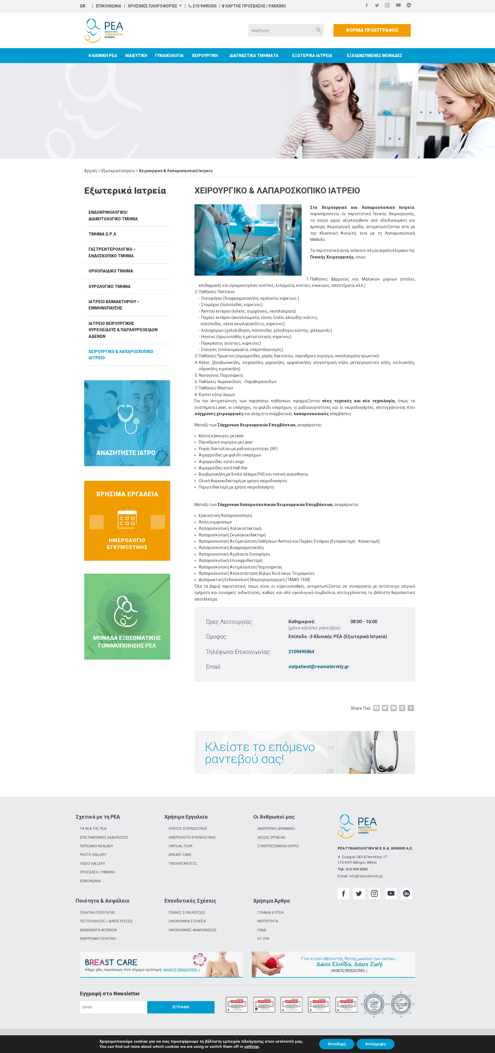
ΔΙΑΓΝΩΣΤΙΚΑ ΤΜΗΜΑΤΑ (253, 55)
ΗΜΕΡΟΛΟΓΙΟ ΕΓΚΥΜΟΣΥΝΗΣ (192, 838)
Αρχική (90, 170)
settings (251, 1046)
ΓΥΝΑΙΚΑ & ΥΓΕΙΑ (271, 913)
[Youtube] (398, 6)
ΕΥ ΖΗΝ (263, 939)
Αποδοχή (337, 1044)
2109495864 (301, 651)
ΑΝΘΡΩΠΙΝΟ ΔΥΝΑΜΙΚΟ (276, 829)
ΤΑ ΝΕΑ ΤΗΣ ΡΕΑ (93, 829)
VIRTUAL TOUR (180, 846)
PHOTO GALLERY (93, 855)
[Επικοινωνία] (305, 752)
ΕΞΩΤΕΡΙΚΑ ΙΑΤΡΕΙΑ (312, 55)
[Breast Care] (161, 965)
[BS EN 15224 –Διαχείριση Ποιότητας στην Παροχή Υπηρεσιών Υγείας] (264, 1005)
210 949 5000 (357, 869)
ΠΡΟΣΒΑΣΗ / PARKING (97, 872)
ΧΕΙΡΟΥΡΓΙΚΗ (205, 55)
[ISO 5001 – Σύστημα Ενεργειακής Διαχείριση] (346, 1005)
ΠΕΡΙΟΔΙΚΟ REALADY (96, 846)
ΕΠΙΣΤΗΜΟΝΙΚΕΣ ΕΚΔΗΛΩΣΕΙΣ (104, 838)
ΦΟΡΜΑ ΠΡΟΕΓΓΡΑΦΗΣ (372, 30)
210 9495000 (204, 6)
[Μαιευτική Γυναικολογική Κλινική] (103, 30)
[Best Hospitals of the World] (401, 1005)
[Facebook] (366, 6)
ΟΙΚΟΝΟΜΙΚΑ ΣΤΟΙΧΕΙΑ (187, 921)
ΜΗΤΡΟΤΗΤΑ (268, 921)
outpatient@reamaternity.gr (318, 666)
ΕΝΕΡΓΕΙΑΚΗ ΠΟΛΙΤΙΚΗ (98, 939)
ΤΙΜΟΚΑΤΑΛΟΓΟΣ (183, 864)
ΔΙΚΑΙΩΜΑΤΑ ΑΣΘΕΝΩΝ (98, 930)
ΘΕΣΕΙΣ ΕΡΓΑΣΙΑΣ (272, 838)
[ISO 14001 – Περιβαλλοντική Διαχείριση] (291, 1005)
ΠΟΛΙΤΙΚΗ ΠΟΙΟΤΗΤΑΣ (97, 913)
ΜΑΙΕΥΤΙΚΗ (136, 55)
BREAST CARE (180, 855)
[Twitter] (377, 6)
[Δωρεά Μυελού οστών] (333, 965)
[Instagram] (387, 6)
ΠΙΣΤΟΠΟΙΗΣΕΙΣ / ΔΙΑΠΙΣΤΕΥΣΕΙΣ (106, 921)
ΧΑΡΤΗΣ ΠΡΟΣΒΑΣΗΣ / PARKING (255, 6)
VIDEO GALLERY (92, 864)
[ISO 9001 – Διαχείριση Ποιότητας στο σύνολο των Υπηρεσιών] (237, 1005)
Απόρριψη (375, 1044)
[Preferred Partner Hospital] (374, 1005)
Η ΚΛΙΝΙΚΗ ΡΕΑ (103, 55)
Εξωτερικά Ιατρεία (118, 170)
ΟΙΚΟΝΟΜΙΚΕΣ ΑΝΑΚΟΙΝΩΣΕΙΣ (193, 930)
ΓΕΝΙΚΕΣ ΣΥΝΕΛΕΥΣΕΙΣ (187, 913)
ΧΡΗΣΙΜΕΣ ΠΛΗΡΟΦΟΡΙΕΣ (152, 6)
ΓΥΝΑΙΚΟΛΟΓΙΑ (169, 55)
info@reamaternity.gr (366, 876)
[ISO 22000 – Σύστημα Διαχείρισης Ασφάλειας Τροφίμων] (319, 1005)
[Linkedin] (408, 6)
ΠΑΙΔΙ (262, 930)
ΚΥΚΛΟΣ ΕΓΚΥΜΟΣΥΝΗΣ (188, 829)
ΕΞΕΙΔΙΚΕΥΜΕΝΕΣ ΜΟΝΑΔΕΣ (374, 55)
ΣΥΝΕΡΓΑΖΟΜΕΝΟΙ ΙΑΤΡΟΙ (278, 846)
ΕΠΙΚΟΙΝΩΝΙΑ (108, 6)
